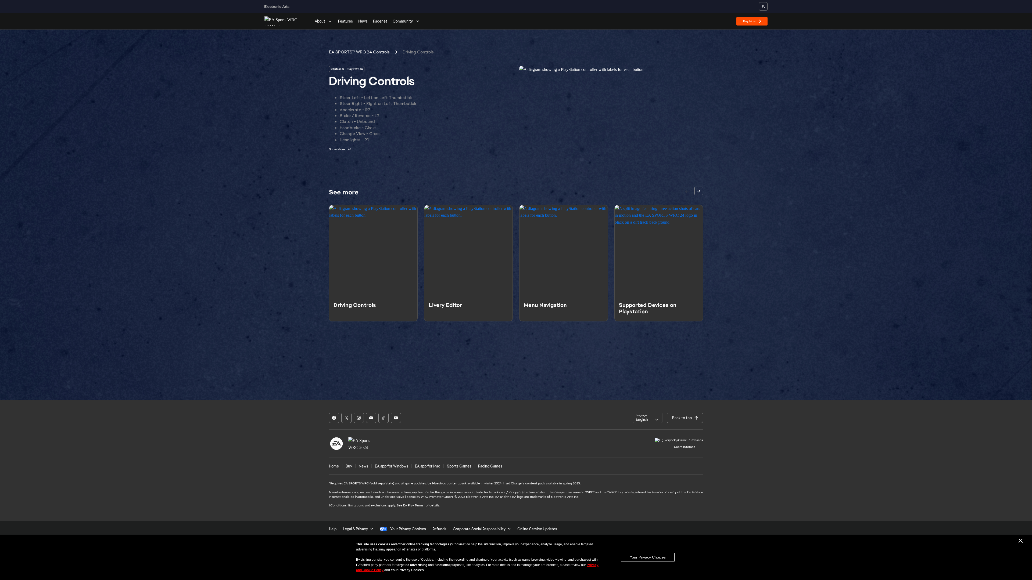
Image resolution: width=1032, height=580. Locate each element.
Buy (349, 466)
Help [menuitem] (332, 529)
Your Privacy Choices (648, 557)
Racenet (380, 21)
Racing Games (490, 466)
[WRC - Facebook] (334, 418)
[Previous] (687, 191)
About (320, 21)
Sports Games (459, 466)
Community (403, 21)
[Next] (698, 191)
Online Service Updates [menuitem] (537, 529)
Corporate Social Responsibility (479, 529)
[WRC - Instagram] (359, 418)
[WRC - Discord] (371, 418)
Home (334, 466)
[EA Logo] (336, 443)
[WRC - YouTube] (396, 418)
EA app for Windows (391, 466)
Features (345, 21)
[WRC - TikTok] (383, 418)
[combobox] (647, 418)
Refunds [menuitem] (439, 529)
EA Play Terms (413, 505)
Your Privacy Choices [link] (408, 529)
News (363, 21)
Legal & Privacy (355, 529)
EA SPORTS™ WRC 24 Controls (359, 52)
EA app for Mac (427, 466)
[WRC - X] (346, 418)
